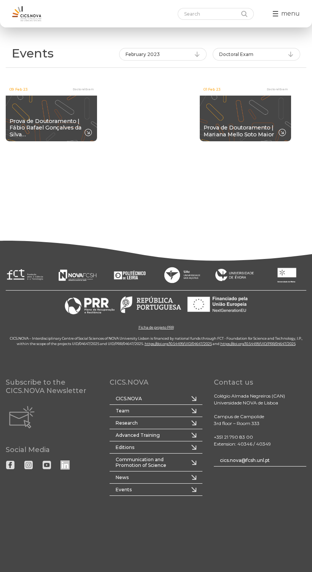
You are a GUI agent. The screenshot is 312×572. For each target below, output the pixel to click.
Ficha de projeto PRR (156, 327)
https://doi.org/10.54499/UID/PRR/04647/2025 (258, 343)
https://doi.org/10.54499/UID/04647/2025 (178, 343)
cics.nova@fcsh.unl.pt (245, 460)
